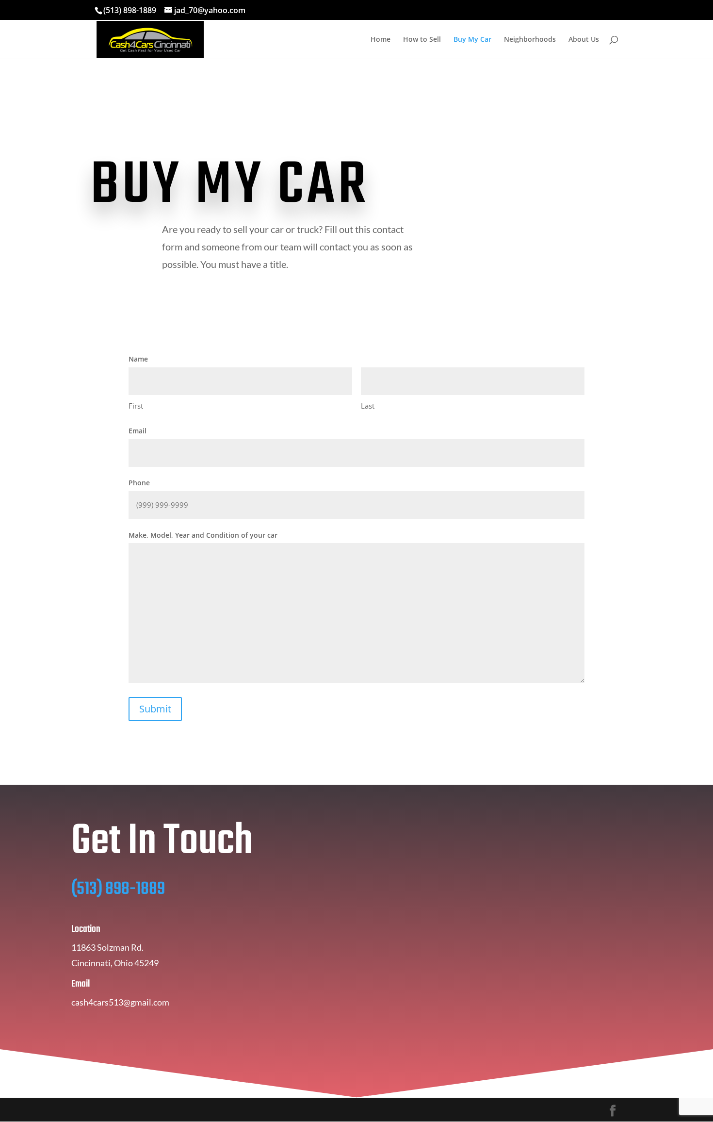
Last (367, 406)
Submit (155, 708)
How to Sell (422, 40)
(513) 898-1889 (129, 10)
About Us (583, 40)
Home (380, 40)
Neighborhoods (530, 40)
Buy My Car (472, 40)
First (136, 406)
